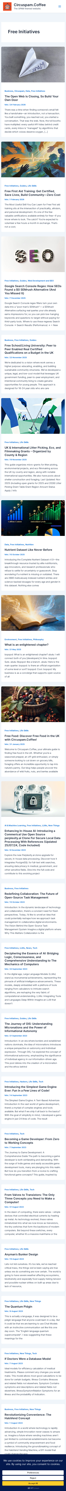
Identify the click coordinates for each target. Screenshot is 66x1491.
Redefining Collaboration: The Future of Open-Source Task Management (31, 895)
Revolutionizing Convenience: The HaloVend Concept (28, 1416)
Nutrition (29, 544)
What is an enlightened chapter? (27, 644)
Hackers (23, 1082)
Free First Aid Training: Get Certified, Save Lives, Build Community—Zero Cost (32, 192)
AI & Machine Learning (15, 825)
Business (9, 91)
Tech (35, 948)
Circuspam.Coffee (30, 5)
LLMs (44, 825)
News (28, 948)
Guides (23, 186)
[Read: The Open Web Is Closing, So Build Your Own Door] (33, 64)
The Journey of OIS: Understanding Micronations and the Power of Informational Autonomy (28, 1027)
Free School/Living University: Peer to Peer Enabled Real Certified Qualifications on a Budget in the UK (30, 349)
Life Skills (32, 186)
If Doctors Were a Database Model (28, 1358)
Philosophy (38, 639)
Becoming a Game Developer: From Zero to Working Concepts (32, 1140)
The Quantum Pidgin (18, 1306)
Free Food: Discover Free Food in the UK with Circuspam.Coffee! (32, 737)
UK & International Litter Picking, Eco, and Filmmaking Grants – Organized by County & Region (33, 451)
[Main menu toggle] (59, 6)
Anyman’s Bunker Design (21, 1254)
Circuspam (19, 91)
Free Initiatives (38, 91)
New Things (54, 825)
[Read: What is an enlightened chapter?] (33, 612)
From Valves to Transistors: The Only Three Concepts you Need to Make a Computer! (30, 1198)
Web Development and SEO (41, 281)
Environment (11, 639)
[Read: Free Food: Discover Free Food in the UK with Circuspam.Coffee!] (33, 704)
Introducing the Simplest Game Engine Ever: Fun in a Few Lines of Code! (31, 1088)
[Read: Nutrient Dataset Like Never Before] (33, 517)
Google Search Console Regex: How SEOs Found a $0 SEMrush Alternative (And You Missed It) (33, 289)
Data (28, 91)
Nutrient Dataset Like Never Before (28, 549)
